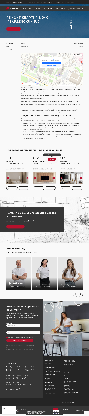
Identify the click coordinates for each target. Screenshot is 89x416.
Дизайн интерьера (50, 393)
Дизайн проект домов (69, 358)
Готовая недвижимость (70, 370)
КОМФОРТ (10, 161)
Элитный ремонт (48, 386)
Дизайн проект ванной (69, 389)
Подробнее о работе (12, 188)
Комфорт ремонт (49, 360)
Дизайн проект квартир (69, 360)
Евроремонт (47, 378)
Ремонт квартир (49, 366)
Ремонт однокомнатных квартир (52, 368)
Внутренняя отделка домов (51, 391)
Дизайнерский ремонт (50, 379)
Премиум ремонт (49, 363)
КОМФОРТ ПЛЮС (39, 161)
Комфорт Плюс (48, 361)
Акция (52, 159)
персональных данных (27, 337)
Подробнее (39, 413)
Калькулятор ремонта (75, 8)
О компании (67, 367)
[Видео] (9, 410)
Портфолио (37, 8)
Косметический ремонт (50, 375)
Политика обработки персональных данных (72, 401)
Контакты (63, 8)
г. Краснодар (10, 375)
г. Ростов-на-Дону (11, 377)
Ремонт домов (49, 382)
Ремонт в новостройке (50, 367)
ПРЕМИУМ (63, 161)
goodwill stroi (32, 367)
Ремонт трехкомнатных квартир (52, 371)
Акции (50, 8)
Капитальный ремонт (49, 377)
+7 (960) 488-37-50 (16, 367)
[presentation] (75, 295)
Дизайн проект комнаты (69, 391)
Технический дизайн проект (70, 363)
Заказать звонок (13, 389)
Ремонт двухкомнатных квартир (52, 370)
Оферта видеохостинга (68, 402)
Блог (44, 8)
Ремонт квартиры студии (70, 381)
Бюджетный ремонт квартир (71, 382)
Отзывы (56, 8)
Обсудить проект (13, 29)
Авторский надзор (68, 364)
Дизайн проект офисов (69, 361)
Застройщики (67, 372)
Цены (30, 8)
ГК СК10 (80, 46)
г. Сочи (8, 378)
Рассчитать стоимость (23, 188)
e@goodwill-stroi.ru (15, 370)
